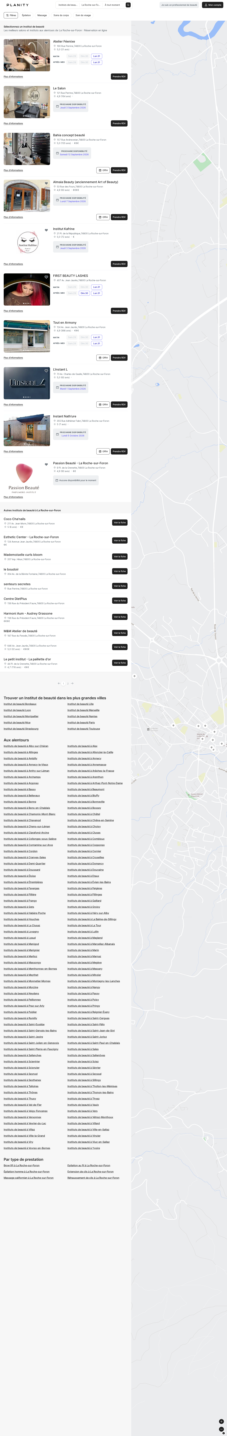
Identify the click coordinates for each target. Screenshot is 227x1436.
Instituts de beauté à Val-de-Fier (23, 1104)
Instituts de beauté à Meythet (21, 974)
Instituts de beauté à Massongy (22, 962)
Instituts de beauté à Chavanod (22, 820)
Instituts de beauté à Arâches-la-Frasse (90, 770)
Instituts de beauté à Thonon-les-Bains (90, 1092)
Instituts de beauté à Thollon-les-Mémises (92, 1086)
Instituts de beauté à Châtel (83, 814)
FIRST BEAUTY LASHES (70, 276)
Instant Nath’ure (64, 416)
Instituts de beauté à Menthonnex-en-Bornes (30, 968)
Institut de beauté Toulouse (83, 728)
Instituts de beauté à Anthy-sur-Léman (26, 770)
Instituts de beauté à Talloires (21, 1086)
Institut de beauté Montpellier (21, 716)
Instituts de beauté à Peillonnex (22, 999)
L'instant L (60, 369)
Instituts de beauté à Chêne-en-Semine (90, 820)
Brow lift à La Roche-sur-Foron (22, 1165)
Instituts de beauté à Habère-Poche (25, 913)
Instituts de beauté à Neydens (21, 993)
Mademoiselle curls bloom (23, 555)
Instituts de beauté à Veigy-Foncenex (26, 1110)
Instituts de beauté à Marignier (22, 950)
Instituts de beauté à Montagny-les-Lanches (93, 981)
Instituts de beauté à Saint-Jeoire (23, 1036)
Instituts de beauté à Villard (83, 1123)
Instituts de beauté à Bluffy (83, 795)
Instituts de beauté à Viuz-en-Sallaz (88, 1141)
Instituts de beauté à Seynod (21, 1073)
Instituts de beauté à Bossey (84, 807)
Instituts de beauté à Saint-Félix (86, 1024)
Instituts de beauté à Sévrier (84, 1067)
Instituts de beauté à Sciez (83, 1061)
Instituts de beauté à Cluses (84, 832)
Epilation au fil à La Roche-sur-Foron (88, 1165)
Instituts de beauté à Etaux (83, 875)
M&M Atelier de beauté (20, 631)
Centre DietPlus (15, 599)
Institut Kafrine (64, 229)
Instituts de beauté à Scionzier (22, 1067)
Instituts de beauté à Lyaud (20, 937)
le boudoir (11, 569)
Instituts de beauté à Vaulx (83, 1104)
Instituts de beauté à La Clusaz (22, 925)
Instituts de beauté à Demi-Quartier (24, 863)
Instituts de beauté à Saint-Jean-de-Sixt (91, 1030)
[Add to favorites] (46, 43)
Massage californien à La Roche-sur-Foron (29, 1177)
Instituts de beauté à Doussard (22, 869)
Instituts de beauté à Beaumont (85, 789)
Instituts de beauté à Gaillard (84, 900)
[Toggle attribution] (223, 1433)
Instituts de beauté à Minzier (84, 974)
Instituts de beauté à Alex (82, 746)
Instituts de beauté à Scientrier (22, 1061)
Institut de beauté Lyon (17, 710)
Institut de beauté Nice (17, 722)
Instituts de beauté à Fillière (20, 894)
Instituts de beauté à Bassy (20, 789)
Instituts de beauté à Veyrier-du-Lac (25, 1123)
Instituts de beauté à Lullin (83, 931)
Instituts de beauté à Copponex (86, 845)
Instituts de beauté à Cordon (21, 851)
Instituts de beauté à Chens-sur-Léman (27, 826)
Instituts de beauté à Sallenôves (86, 1055)
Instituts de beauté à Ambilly (20, 758)
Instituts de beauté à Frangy (20, 900)
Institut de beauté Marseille (83, 710)
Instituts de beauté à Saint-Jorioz (87, 1036)
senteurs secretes (17, 584)
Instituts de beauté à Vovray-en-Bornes (27, 1148)
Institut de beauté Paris (81, 722)
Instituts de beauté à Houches (21, 919)
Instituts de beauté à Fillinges (84, 894)
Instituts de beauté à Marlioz (20, 956)
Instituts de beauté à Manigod (21, 943)
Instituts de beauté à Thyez (83, 1098)
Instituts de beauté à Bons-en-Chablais (27, 807)
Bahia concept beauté (69, 135)
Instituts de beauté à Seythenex (22, 1080)
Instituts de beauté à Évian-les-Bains (89, 882)
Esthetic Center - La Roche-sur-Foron (31, 537)
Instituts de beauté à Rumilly (20, 1018)
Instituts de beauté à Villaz (19, 1129)
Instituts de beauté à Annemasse (86, 764)
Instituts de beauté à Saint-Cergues (88, 1018)
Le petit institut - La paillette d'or (27, 659)
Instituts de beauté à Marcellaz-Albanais (91, 943)
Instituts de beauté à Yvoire (83, 1148)
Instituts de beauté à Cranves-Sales (25, 857)
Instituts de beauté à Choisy (84, 826)
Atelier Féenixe (64, 41)
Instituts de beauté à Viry (18, 1141)
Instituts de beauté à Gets (19, 906)
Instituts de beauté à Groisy (83, 906)
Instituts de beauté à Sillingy (84, 1080)
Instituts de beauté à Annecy (84, 758)
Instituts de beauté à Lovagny (21, 931)
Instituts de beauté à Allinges (21, 752)
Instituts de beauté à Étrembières (23, 882)
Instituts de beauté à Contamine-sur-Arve (28, 845)
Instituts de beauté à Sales (83, 1049)
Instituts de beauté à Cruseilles (85, 857)
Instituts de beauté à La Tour (84, 925)
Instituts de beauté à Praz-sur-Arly (24, 1005)
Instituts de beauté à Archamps (22, 776)
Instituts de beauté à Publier (20, 1012)
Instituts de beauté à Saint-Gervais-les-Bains (30, 1030)
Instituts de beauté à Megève (84, 962)
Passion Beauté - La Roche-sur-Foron (80, 463)
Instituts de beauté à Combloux (86, 838)
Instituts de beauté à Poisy (83, 999)
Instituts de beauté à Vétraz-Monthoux (90, 1117)
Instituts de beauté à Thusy (20, 1098)
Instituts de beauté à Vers (82, 1110)
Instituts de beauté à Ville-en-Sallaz (88, 1129)
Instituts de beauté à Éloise (20, 875)
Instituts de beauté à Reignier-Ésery (88, 1012)
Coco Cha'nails (14, 519)
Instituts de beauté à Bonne (20, 801)
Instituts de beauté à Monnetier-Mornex (27, 981)
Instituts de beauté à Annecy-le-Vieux (26, 764)
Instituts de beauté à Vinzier (84, 1135)
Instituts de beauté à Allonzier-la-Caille (90, 752)
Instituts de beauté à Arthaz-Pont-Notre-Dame (95, 783)
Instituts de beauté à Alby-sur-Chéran (26, 746)
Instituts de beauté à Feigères (84, 888)
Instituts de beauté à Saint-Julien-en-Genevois (31, 1042)
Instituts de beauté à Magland (85, 937)
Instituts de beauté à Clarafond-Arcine (26, 832)
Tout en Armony (64, 322)
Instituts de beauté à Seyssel (84, 1073)
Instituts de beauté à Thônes (21, 1092)
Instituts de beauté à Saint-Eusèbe (24, 1024)
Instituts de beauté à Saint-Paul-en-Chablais (93, 1042)
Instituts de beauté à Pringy (83, 1005)
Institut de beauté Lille (80, 703)
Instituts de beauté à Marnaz (84, 956)
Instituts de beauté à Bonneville (86, 801)
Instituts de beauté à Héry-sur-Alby (88, 913)
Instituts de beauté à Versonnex (22, 1117)
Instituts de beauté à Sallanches (22, 1055)
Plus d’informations (13, 76)
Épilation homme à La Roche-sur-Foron (27, 1171)
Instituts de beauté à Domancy (85, 863)
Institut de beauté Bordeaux (20, 703)
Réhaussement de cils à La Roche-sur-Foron (93, 1177)
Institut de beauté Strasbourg (21, 728)
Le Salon (59, 88)
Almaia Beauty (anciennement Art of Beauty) (85, 182)
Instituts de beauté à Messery (84, 968)
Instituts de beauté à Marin (83, 950)
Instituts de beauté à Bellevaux (22, 795)
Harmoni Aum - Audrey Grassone (28, 613)
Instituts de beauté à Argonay (21, 783)
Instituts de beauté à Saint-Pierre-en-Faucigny (31, 1049)
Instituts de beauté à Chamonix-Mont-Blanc (29, 814)
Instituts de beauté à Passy (83, 993)
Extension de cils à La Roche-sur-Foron (90, 1171)
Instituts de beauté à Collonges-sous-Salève (30, 838)
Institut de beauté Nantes (82, 716)
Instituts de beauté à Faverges (21, 888)
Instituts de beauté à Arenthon (85, 776)
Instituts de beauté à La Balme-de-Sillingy (91, 919)
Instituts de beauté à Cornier (84, 851)
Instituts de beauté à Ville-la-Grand (24, 1135)
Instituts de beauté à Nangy (83, 987)
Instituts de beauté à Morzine (21, 987)
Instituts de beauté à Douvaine (85, 869)
